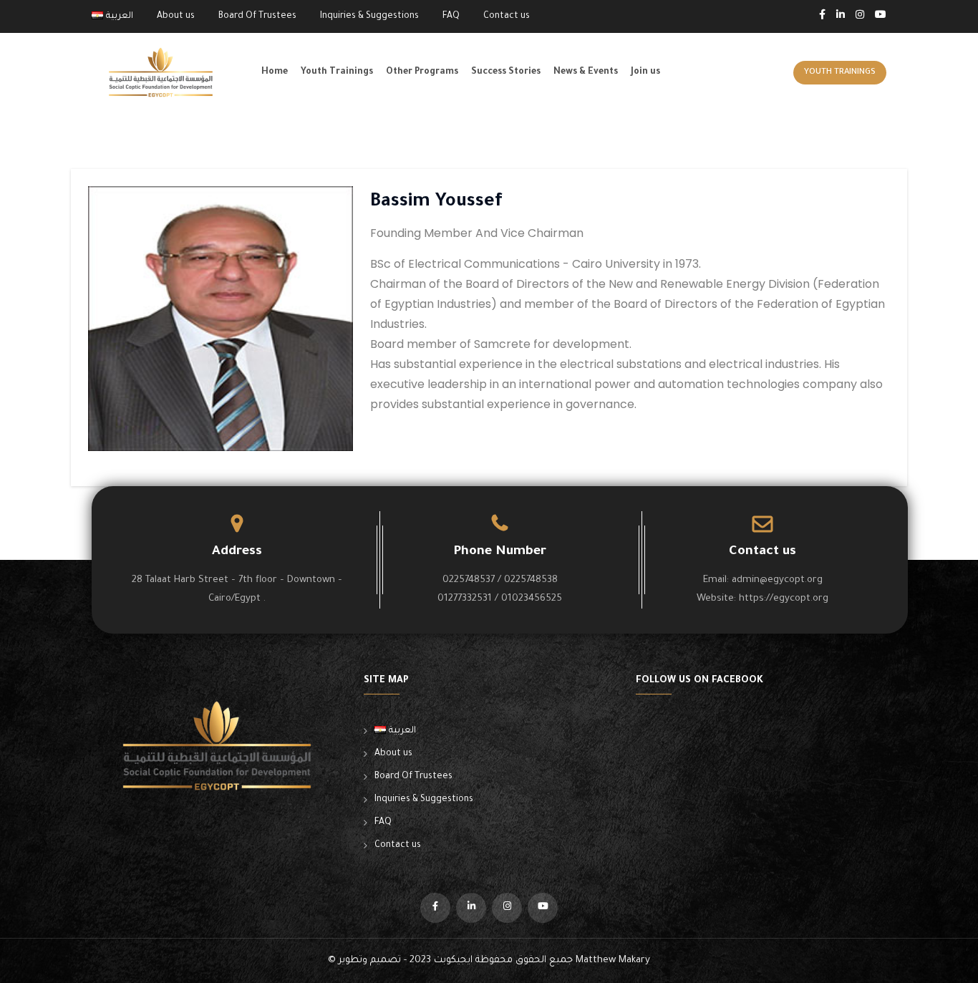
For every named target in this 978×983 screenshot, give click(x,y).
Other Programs (422, 72)
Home (274, 72)
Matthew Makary (613, 960)
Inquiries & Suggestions (369, 16)
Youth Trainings (337, 72)
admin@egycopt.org (777, 580)
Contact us (506, 16)
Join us (645, 72)
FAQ (451, 16)
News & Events (585, 72)
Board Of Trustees (257, 16)
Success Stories (506, 72)
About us (176, 16)
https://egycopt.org (783, 599)
